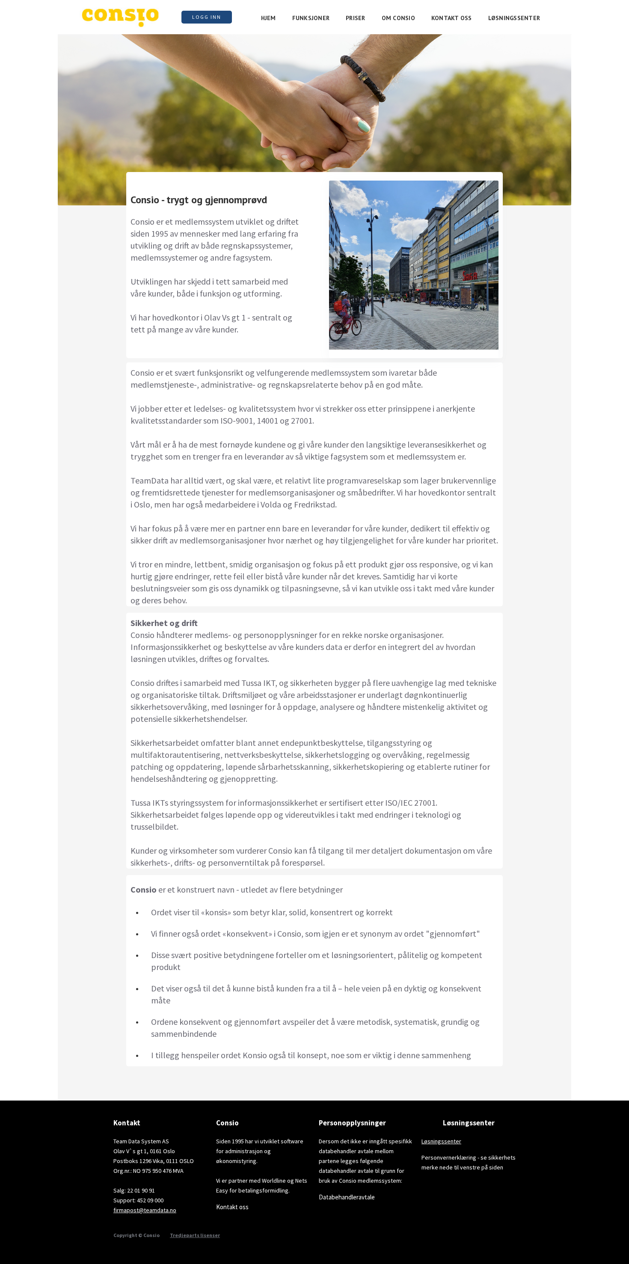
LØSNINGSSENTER (514, 18)
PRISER (355, 18)
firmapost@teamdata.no (144, 1210)
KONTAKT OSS (451, 18)
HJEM (268, 18)
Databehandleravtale (347, 1197)
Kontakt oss (232, 1207)
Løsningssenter (441, 1141)
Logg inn (206, 17)
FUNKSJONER (311, 18)
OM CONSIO (398, 18)
